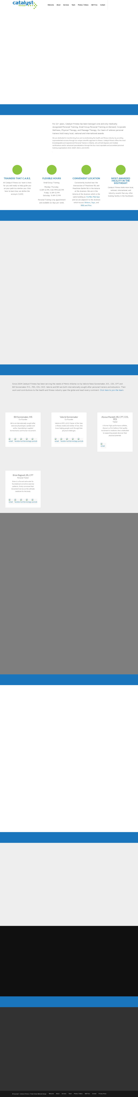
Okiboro (87, 202)
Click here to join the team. (112, 390)
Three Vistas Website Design (38, 1094)
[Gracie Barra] (116, 941)
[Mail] (111, 4)
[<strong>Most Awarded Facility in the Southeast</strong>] (121, 170)
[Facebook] (114, 4)
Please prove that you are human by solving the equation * (36, 73)
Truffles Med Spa (93, 197)
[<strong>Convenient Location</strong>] (86, 170)
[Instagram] (120, 4)
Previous (17, 579)
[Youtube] (124, 4)
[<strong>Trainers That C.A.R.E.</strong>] (17, 170)
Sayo (93, 202)
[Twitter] (117, 4)
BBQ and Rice (86, 205)
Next (121, 579)
